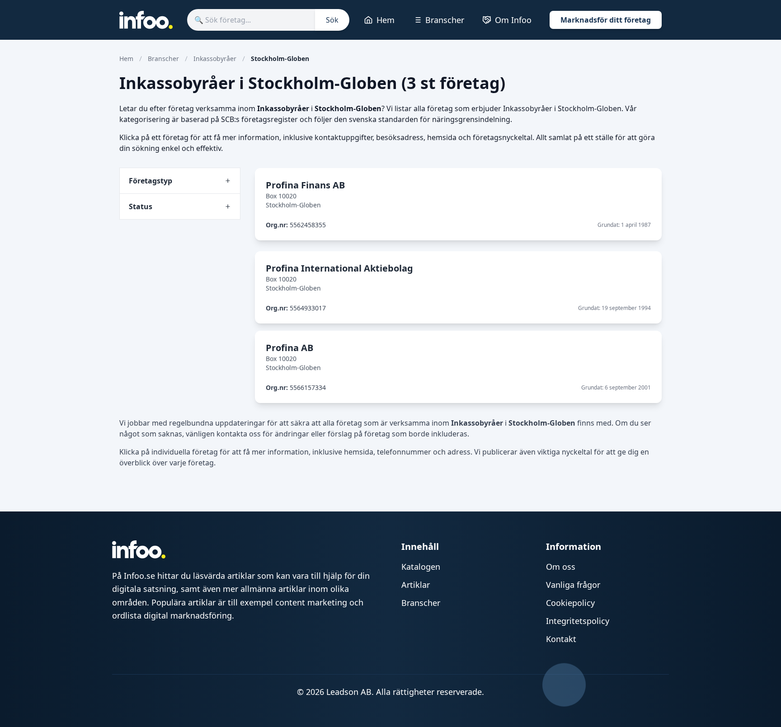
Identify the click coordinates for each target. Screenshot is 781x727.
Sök (332, 20)
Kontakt (561, 638)
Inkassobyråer (214, 58)
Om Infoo (513, 19)
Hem (385, 19)
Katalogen (420, 566)
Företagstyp (150, 181)
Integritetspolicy (577, 620)
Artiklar (415, 584)
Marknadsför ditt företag (605, 20)
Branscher (444, 19)
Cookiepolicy (570, 602)
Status (140, 206)
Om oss (560, 566)
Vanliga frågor (573, 584)
